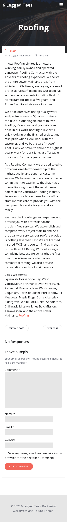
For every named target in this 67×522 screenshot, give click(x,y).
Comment (12, 370)
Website (10, 440)
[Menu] (61, 5)
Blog (13, 51)
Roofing (23, 315)
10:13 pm (43, 55)
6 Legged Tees (18, 5)
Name (10, 414)
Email (9, 427)
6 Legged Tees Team (19, 55)
